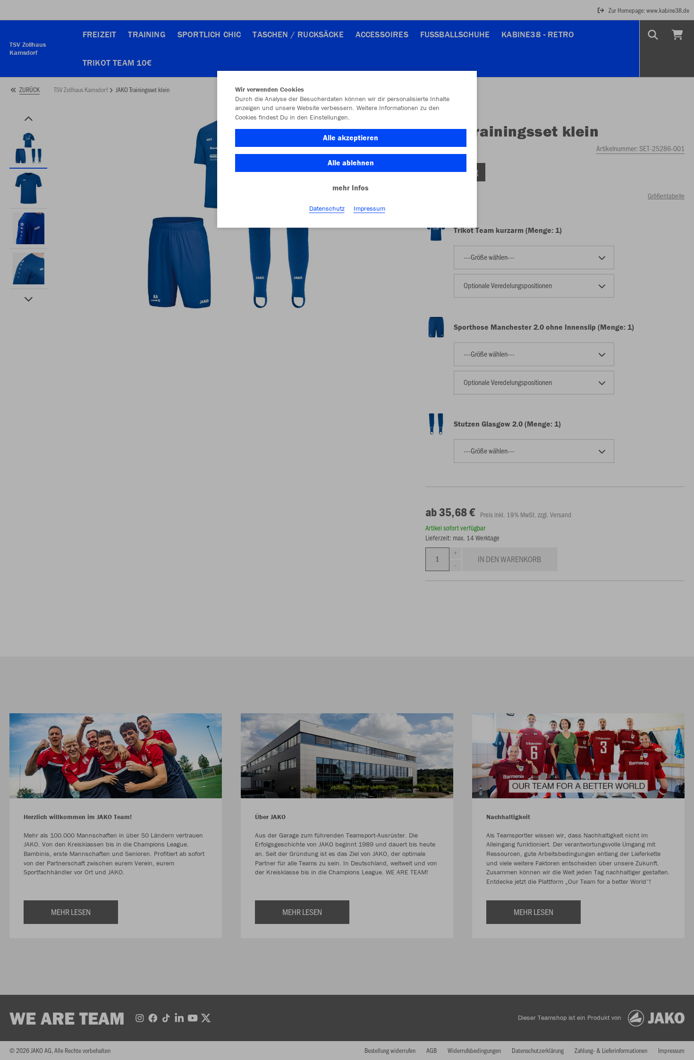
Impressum (369, 208)
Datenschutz (327, 208)
